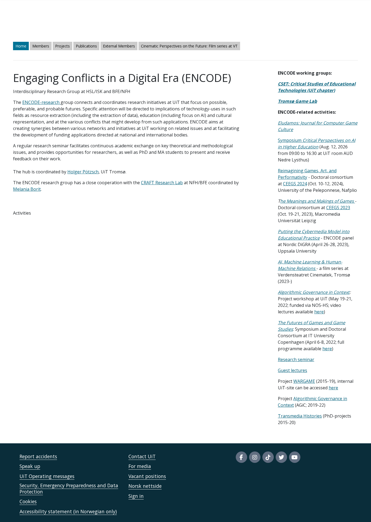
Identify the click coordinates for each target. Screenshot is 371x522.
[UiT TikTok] (268, 457)
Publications (86, 46)
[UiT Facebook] (241, 457)
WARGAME (304, 381)
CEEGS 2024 (295, 184)
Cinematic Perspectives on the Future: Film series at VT (189, 46)
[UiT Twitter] (281, 457)
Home (20, 46)
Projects (62, 46)
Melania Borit (27, 189)
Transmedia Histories (300, 416)
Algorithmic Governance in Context (314, 292)
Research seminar (296, 359)
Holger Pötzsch (83, 172)
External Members (119, 46)
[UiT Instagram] (254, 457)
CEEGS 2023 (338, 208)
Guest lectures (292, 370)
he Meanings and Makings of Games (317, 201)
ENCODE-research (41, 102)
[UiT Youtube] (294, 457)
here (319, 312)
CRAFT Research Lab (162, 183)
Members (40, 46)
